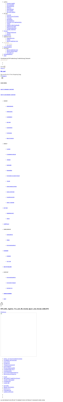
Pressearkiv (7, 381)
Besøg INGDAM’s (9, 387)
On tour (9, 45)
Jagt (5, 55)
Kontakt (6, 385)
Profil (5, 377)
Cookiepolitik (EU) (9, 369)
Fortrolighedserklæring (11, 372)
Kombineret (10, 6)
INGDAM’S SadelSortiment (12, 378)
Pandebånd (10, 21)
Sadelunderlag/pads (13, 25)
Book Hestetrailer (12, 51)
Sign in (3, 68)
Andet (9, 34)
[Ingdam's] (4, 76)
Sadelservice (10, 38)
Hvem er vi (7, 388)
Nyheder (6, 42)
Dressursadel (11, 3)
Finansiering (7, 390)
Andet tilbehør (11, 29)
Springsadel (10, 5)
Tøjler (8, 23)
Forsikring (7, 363)
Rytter (6, 31)
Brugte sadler (11, 12)
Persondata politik (9, 368)
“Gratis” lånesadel (9, 380)
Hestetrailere (8, 47)
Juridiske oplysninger (10, 360)
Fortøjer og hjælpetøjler (14, 22)
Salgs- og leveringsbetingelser (13, 359)
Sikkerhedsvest (11, 32)
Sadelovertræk (11, 26)
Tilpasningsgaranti (9, 365)
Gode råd (6, 383)
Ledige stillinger (8, 392)
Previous (3, 312)
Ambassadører (8, 54)
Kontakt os (10, 52)
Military (9, 7)
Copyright (7, 362)
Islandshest (10, 9)
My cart (3, 71)
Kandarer (10, 19)
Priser (8, 39)
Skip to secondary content (8, 94)
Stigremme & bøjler (13, 16)
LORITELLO (7, 35)
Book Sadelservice (12, 41)
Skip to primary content (7, 89)
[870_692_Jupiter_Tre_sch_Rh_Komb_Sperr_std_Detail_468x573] (19, 356)
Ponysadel (10, 10)
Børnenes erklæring (10, 374)
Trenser (9, 18)
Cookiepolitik (8, 371)
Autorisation (7, 366)
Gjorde (9, 15)
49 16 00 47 (4, 60)
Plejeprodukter (11, 28)
